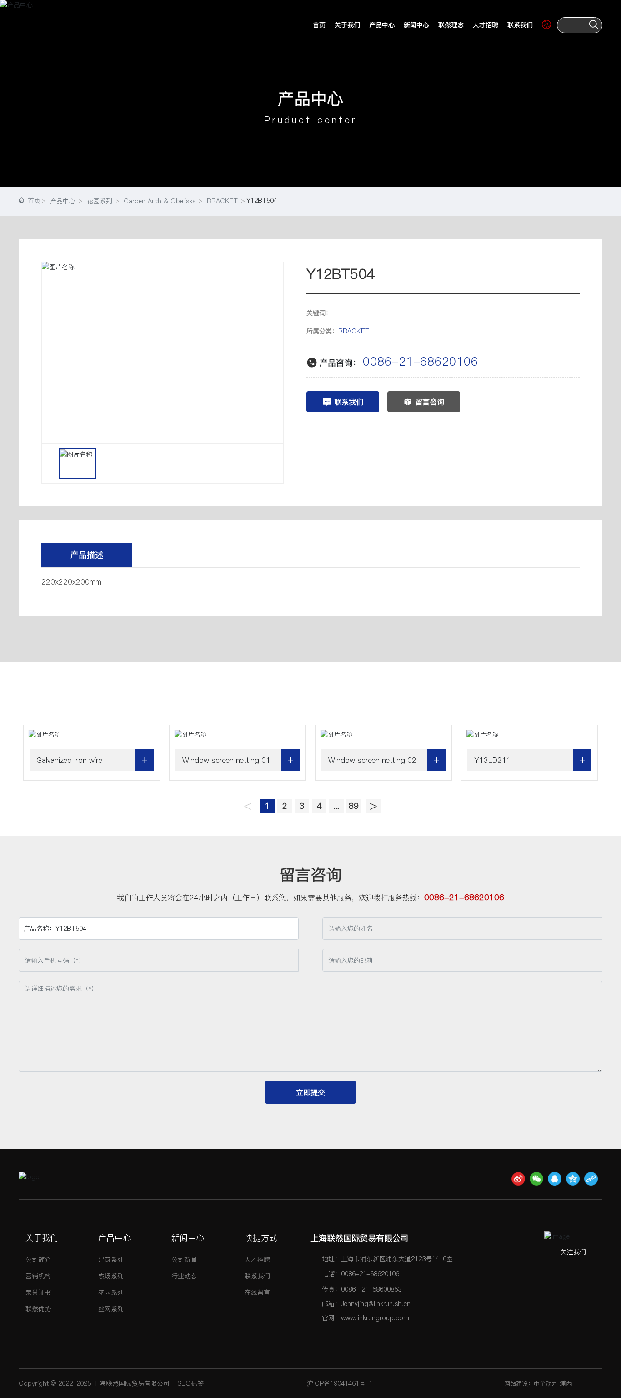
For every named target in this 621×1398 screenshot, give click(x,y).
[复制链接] (591, 1179)
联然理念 (451, 25)
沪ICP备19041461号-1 (340, 1383)
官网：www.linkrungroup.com (365, 1317)
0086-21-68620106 (420, 361)
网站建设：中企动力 (530, 1383)
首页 (319, 25)
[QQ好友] (554, 1179)
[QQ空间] (573, 1179)
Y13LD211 (492, 760)
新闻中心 (416, 25)
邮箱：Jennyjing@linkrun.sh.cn (366, 1303)
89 (354, 806)
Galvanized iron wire (69, 760)
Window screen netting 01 (226, 760)
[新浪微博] (518, 1179)
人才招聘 (485, 25)
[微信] (536, 1179)
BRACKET (222, 201)
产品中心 (382, 25)
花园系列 (99, 201)
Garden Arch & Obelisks (159, 201)
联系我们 (520, 25)
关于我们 (347, 25)
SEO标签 (191, 1383)
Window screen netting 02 (372, 760)
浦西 (566, 1383)
